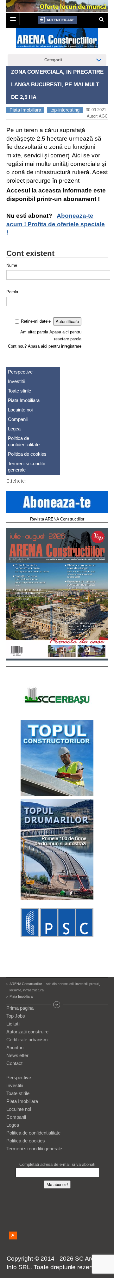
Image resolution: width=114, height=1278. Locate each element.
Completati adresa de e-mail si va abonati (57, 1164)
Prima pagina (20, 1008)
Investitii (16, 381)
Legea (14, 428)
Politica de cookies (27, 454)
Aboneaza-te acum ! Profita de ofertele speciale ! (55, 224)
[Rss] (13, 1235)
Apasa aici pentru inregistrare (54, 346)
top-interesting (64, 110)
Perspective (20, 371)
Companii (18, 419)
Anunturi (14, 1047)
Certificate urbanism (27, 1039)
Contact (14, 1063)
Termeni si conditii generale (26, 466)
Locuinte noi (20, 409)
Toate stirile (19, 390)
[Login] (57, 20)
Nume (11, 265)
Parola (12, 291)
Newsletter (17, 1055)
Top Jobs (15, 1016)
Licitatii (13, 1023)
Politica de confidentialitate (24, 441)
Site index (57, 1004)
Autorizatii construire (27, 1031)
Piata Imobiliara (25, 110)
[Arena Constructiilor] (57, 39)
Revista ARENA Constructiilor (57, 519)
